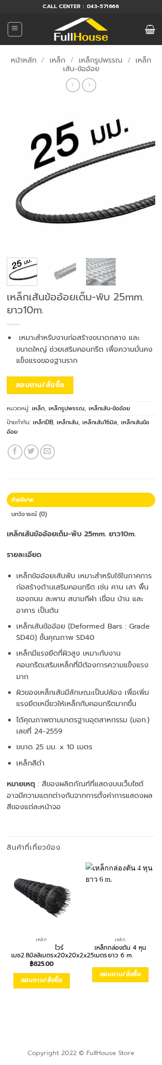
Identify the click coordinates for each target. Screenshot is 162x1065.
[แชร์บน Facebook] (15, 451)
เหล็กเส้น (67, 422)
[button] (15, 29)
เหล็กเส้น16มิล (99, 422)
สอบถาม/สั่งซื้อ (40, 385)
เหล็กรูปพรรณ (100, 60)
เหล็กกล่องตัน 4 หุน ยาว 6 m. (120, 952)
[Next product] (73, 85)
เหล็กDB (43, 422)
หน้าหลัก (23, 60)
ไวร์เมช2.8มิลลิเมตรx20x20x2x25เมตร (59, 952)
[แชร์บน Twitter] (31, 451)
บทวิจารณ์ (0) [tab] (29, 514)
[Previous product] (89, 85)
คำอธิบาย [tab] (22, 499)
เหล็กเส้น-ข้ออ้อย (109, 408)
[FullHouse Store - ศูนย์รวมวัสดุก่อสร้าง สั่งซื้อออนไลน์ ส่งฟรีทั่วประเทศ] (81, 29)
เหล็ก (57, 60)
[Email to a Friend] (47, 451)
